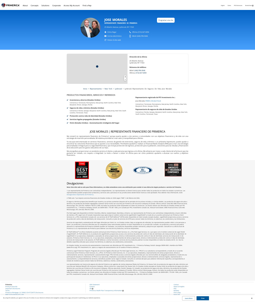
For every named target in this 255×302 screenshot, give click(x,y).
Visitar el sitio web (114, 40)
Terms (7, 290)
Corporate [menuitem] (56, 5)
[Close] (252, 298)
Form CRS (177, 294)
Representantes (96, 89)
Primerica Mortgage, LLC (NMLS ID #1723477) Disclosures (24, 292)
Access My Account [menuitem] (72, 5)
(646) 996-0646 (139, 70)
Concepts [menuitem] (34, 5)
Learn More (188, 298)
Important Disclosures (12, 288)
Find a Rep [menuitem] (87, 5)
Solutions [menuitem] (45, 5)
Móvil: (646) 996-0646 (140, 36)
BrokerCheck (248, 5)
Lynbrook (118, 89)
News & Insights (179, 286)
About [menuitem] (25, 5)
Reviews (176, 290)
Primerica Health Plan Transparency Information (106, 290)
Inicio (85, 89)
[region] (127, 298)
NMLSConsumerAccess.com (14, 294)
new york (108, 89)
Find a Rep (177, 292)
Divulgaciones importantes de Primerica (80, 195)
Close (202, 298)
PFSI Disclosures (238, 5)
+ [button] (125, 77)
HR (91, 288)
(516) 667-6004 (141, 73)
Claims (229, 5)
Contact (176, 284)
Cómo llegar (111, 32)
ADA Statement (95, 284)
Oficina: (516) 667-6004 (140, 32)
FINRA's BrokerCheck (153, 101)
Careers (92, 286)
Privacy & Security (11, 286)
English (223, 5)
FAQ (175, 288)
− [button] (125, 79)
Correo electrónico (114, 36)
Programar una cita (165, 20)
